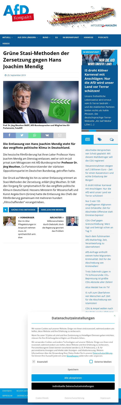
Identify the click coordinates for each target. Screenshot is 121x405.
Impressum (105, 398)
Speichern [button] (73, 369)
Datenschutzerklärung (102, 353)
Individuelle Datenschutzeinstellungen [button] (73, 386)
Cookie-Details (42, 398)
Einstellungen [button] (73, 355)
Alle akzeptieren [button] (73, 377)
